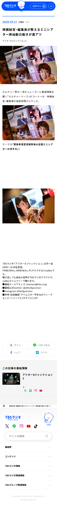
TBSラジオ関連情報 (14, 475)
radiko (48, 270)
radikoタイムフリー (12, 280)
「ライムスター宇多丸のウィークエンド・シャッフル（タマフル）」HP (27, 296)
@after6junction (32, 287)
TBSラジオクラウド (40, 277)
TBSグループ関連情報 (15, 484)
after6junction (24, 291)
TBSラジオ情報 (12, 465)
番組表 (8, 446)
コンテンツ (10, 456)
